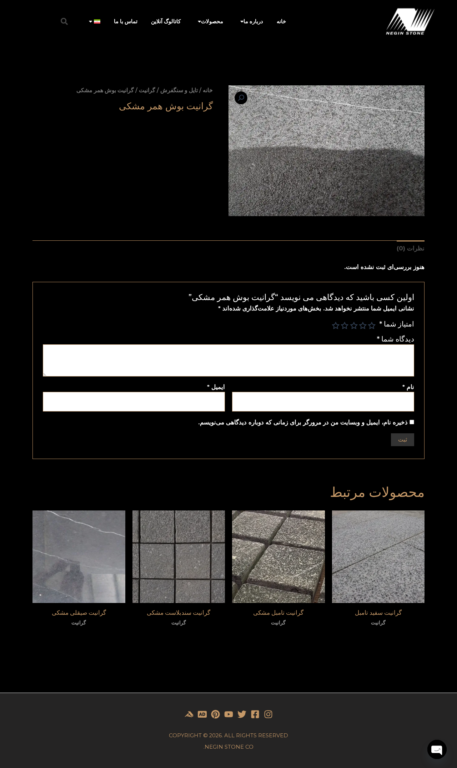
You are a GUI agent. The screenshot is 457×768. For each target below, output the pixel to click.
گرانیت (147, 90)
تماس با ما (125, 21)
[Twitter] (241, 714)
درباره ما (253, 21)
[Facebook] (255, 714)
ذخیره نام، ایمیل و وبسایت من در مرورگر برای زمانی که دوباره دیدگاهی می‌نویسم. (303, 422)
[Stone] (202, 714)
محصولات (212, 21)
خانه (281, 21)
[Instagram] (268, 714)
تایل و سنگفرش (179, 90)
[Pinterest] (215, 714)
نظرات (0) (411, 248)
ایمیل (216, 386)
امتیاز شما (396, 323)
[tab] (411, 248)
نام (408, 386)
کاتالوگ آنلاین (166, 21)
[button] (64, 21)
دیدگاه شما (395, 338)
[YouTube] (228, 714)
